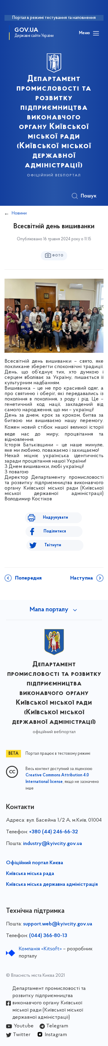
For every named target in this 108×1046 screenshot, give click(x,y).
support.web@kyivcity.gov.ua (57, 924)
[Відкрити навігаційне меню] (96, 33)
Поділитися (55, 531)
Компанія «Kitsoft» (40, 949)
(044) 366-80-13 (48, 936)
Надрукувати (55, 517)
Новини (19, 213)
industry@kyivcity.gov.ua (52, 844)
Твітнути (52, 545)
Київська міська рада (30, 874)
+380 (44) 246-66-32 (53, 832)
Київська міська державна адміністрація (52, 884)
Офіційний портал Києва (34, 863)
